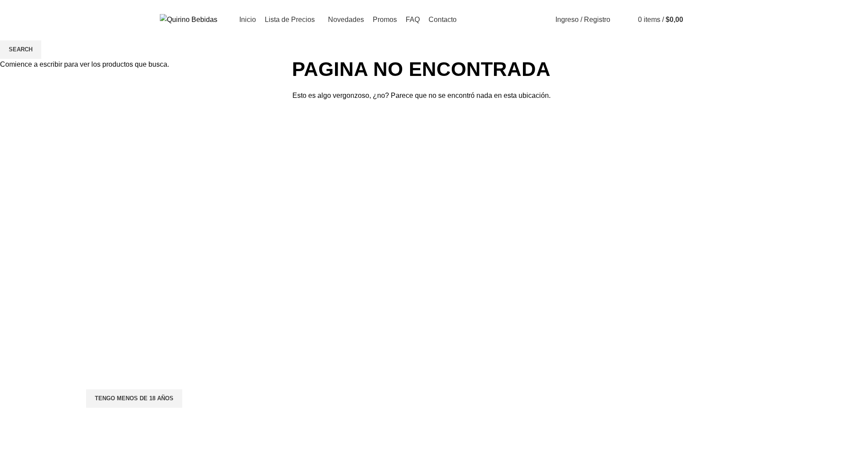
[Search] (622, 20)
